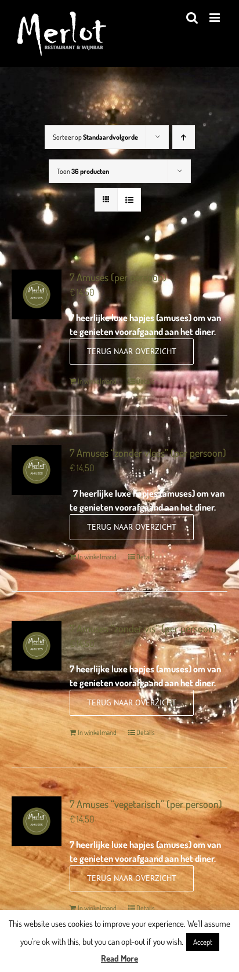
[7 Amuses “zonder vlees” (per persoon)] (36, 470)
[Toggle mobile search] (192, 18)
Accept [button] (202, 941)
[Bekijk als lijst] (129, 199)
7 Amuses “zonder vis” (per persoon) (143, 628)
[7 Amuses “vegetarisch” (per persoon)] (36, 821)
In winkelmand (97, 381)
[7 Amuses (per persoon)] (36, 294)
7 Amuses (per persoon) (118, 277)
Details (145, 381)
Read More (119, 958)
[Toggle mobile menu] (215, 18)
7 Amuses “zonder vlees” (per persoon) (148, 452)
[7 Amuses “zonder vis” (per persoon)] (36, 646)
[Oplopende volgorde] (183, 137)
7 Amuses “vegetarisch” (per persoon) (146, 804)
